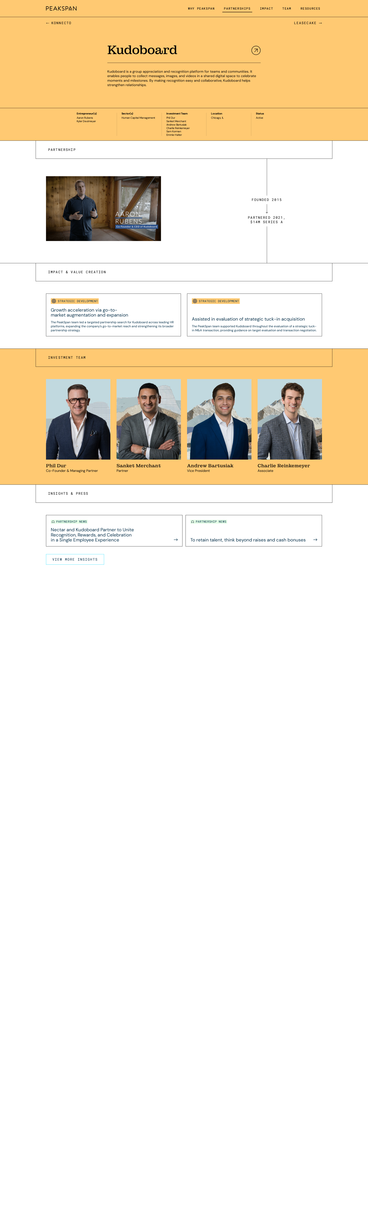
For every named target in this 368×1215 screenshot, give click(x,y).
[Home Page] (61, 8)
